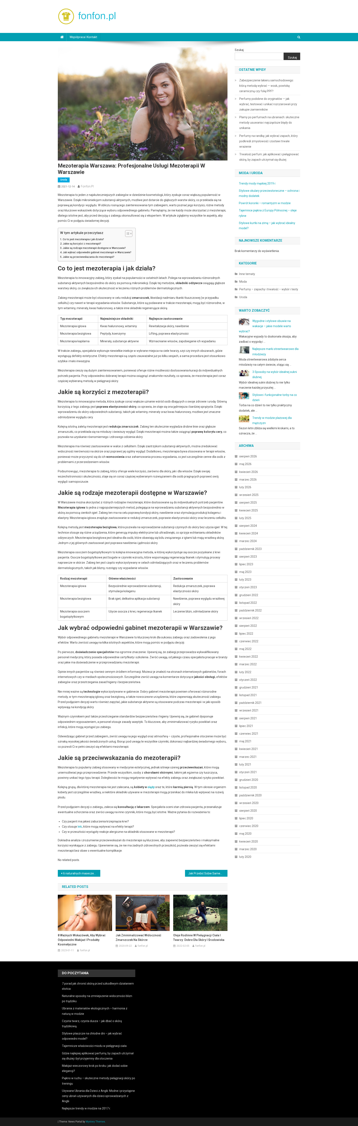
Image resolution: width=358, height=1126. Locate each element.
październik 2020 (250, 795)
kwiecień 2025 (248, 510)
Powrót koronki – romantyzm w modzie (265, 203)
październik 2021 (250, 702)
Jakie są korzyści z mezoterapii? (82, 243)
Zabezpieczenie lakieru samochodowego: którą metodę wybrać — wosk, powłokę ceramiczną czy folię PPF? (266, 86)
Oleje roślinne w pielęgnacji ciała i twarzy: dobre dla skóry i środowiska (198, 938)
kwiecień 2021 (248, 749)
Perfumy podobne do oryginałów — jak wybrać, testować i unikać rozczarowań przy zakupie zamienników (268, 104)
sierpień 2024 (248, 525)
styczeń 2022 (248, 679)
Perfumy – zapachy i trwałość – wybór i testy (268, 289)
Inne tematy (247, 274)
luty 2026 (245, 487)
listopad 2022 (248, 602)
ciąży (151, 787)
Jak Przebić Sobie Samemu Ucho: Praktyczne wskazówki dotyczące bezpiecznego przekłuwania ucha (207, 873)
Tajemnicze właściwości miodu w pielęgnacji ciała (94, 1046)
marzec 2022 (248, 664)
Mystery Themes (95, 1121)
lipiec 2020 (246, 818)
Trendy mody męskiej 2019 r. (257, 183)
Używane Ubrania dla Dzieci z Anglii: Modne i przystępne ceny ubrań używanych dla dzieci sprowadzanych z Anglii (98, 1096)
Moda (243, 281)
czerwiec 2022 (248, 641)
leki (80, 826)
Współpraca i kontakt (83, 37)
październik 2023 (250, 549)
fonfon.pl (87, 186)
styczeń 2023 (248, 587)
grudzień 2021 (248, 687)
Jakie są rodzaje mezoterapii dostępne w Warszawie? (94, 248)
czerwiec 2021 (248, 733)
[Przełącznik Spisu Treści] (126, 233)
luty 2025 (245, 518)
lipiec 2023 (246, 564)
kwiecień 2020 (248, 841)
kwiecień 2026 (248, 472)
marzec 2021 (248, 756)
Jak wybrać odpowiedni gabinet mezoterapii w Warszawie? (97, 252)
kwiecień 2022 (248, 656)
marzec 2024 (248, 541)
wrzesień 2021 (249, 710)
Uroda (63, 179)
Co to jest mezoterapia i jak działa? (83, 239)
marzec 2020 (248, 849)
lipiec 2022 (246, 633)
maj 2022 (245, 649)
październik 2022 (250, 610)
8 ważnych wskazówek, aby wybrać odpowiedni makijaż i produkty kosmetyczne (81, 940)
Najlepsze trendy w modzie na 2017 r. (86, 1108)
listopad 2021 (248, 695)
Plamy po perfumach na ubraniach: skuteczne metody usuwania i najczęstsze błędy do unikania (269, 123)
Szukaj (239, 50)
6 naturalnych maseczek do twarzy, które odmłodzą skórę (81, 873)
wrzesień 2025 (249, 495)
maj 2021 (245, 741)
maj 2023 (245, 572)
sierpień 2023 (248, 556)
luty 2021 (245, 764)
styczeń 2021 (248, 772)
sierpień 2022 (248, 625)
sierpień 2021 (248, 718)
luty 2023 (245, 579)
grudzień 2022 (248, 595)
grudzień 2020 (248, 779)
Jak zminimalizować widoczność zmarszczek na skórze (138, 938)
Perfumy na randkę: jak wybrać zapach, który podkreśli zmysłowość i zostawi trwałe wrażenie (268, 141)
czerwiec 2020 (248, 826)
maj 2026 (245, 464)
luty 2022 (245, 672)
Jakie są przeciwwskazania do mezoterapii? (88, 256)
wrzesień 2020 (249, 803)
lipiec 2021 (246, 726)
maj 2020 (245, 833)
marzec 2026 (248, 479)
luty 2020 (245, 856)
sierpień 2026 (248, 456)
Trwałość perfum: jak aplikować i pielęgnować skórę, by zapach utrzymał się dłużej (269, 157)
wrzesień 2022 (249, 618)
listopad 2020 (248, 787)
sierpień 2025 (248, 502)
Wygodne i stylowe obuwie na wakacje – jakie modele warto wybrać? (265, 326)
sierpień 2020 (248, 810)
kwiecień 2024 (248, 533)
